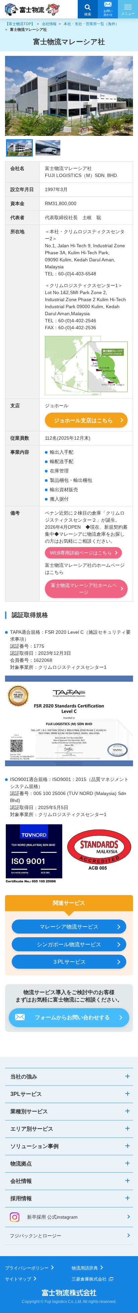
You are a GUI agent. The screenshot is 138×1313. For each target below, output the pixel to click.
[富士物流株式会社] (32, 9)
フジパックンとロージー (35, 1235)
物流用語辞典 (85, 1268)
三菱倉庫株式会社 (89, 1279)
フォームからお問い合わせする (72, 1017)
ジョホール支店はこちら (83, 420)
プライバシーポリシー (27, 1268)
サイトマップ (18, 1279)
